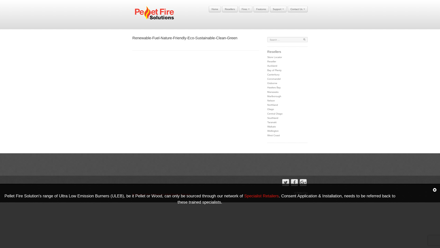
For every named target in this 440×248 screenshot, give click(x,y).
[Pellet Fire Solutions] (156, 13)
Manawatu (273, 92)
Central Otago (275, 113)
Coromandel (274, 79)
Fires (245, 9)
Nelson (271, 100)
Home (215, 9)
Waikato (271, 126)
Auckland (272, 65)
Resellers (230, 9)
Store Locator (274, 57)
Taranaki (272, 122)
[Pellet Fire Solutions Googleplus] (303, 182)
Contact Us (296, 9)
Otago (270, 109)
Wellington (273, 131)
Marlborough (274, 96)
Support (277, 9)
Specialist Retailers (261, 196)
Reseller (271, 61)
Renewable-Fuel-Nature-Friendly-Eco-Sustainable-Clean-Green (184, 38)
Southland (272, 118)
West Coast (273, 135)
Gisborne (272, 83)
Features (261, 9)
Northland (272, 105)
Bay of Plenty (274, 70)
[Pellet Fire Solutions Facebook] (294, 182)
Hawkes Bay (274, 87)
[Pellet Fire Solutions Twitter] (285, 182)
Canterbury (273, 74)
